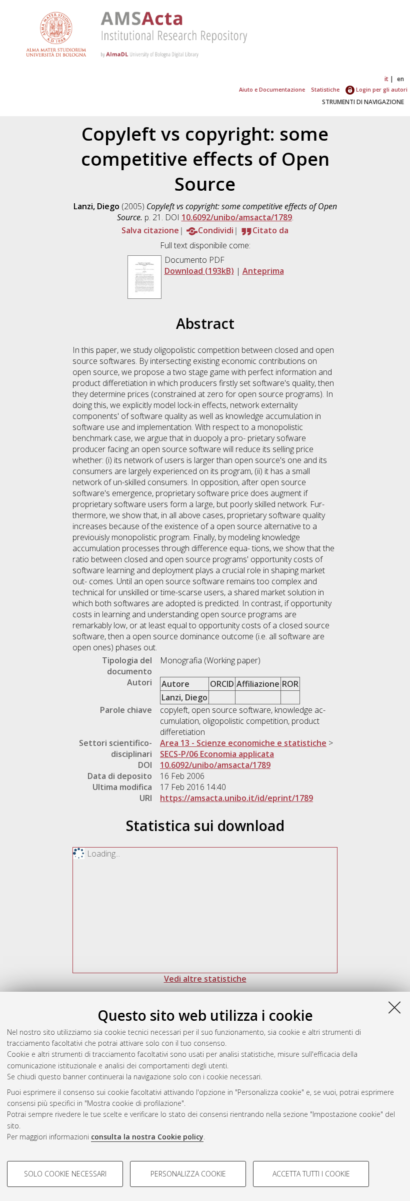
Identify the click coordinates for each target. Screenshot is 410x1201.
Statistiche (325, 89)
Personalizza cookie (188, 1173)
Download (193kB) (199, 270)
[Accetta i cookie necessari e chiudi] (394, 1007)
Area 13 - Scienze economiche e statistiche (243, 742)
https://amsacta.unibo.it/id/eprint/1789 (236, 798)
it (386, 79)
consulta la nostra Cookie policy (147, 1136)
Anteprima (263, 270)
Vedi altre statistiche (205, 978)
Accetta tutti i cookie (311, 1173)
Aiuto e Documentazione (272, 89)
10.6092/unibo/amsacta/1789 (237, 217)
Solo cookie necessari (65, 1173)
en (400, 79)
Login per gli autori (381, 89)
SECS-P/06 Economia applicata (217, 753)
